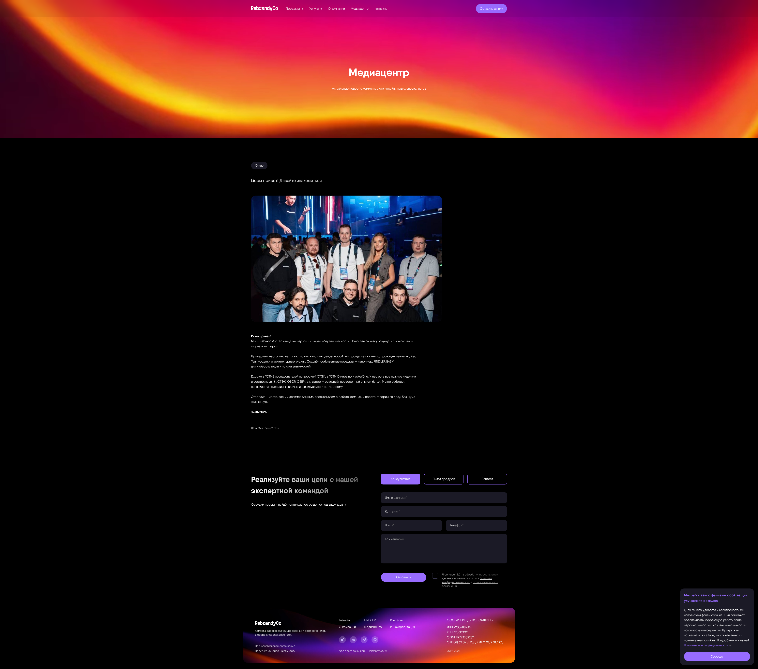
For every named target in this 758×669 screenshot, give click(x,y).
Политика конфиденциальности (275, 650)
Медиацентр (373, 627)
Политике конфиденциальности (706, 645)
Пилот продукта (444, 479)
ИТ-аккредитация (402, 627)
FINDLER (370, 620)
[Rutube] (342, 639)
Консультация (400, 479)
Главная (344, 620)
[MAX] (374, 639)
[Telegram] (364, 639)
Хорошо (717, 656)
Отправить (403, 577)
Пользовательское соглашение (275, 645)
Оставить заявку (491, 8)
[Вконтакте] (353, 639)
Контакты (396, 620)
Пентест (487, 479)
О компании (347, 627)
